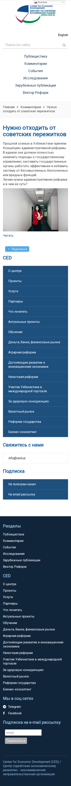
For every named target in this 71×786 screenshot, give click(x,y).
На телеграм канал (22, 484)
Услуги (13, 291)
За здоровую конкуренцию (28, 401)
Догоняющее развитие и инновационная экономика (28, 365)
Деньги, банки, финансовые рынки (34, 342)
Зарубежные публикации (35, 85)
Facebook (15, 713)
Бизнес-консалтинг (22, 432)
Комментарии (35, 64)
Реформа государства (24, 422)
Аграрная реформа (22, 352)
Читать (8, 235)
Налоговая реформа (23, 377)
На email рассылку (21, 494)
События (35, 71)
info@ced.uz (17, 458)
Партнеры (15, 301)
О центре (15, 271)
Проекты (15, 281)
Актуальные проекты (24, 322)
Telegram (14, 707)
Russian (42, 2)
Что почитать (17, 311)
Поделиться (19, 249)
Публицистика (35, 56)
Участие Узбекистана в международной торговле (27, 389)
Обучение (15, 332)
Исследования (35, 78)
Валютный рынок (21, 411)
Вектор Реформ (35, 93)
